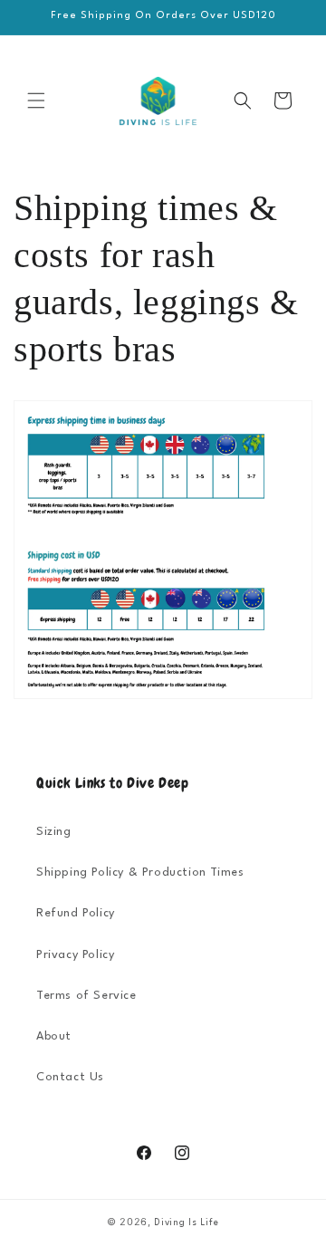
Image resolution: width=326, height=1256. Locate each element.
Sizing (54, 832)
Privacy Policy (75, 955)
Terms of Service (86, 996)
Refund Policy (75, 913)
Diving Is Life (186, 1222)
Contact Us (70, 1077)
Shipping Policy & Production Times (140, 872)
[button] (36, 100)
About (54, 1036)
